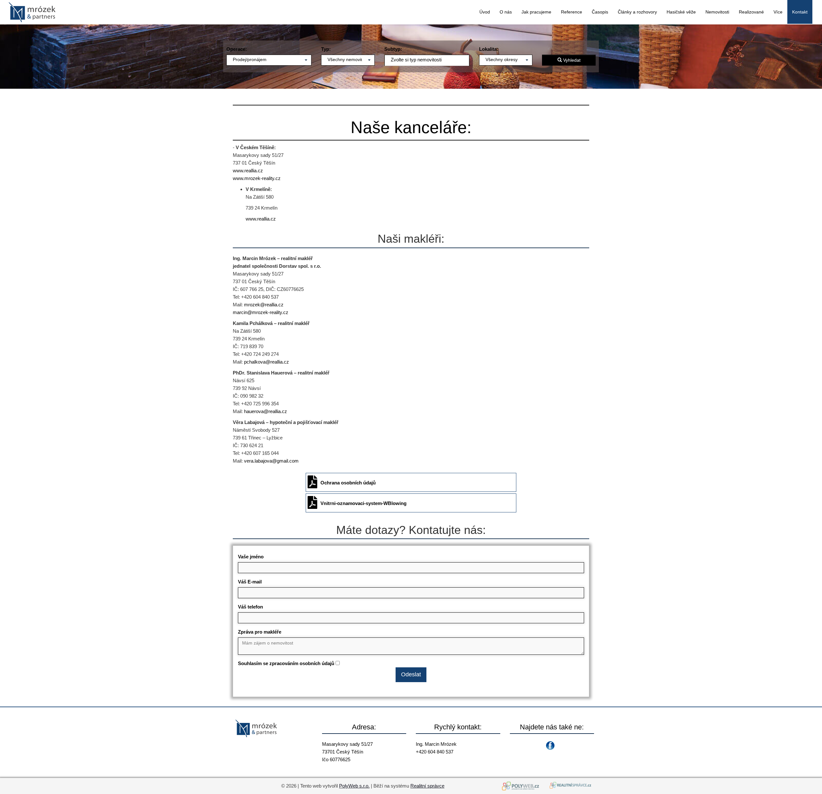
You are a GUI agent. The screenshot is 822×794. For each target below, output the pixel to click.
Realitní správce (427, 786)
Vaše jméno (251, 556)
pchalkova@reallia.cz (266, 362)
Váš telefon (250, 606)
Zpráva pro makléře (259, 632)
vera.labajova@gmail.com (271, 461)
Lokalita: (488, 49)
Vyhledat (571, 60)
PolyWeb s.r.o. (354, 786)
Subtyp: (393, 49)
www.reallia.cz (248, 170)
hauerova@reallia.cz (265, 411)
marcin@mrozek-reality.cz (260, 312)
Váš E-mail (250, 581)
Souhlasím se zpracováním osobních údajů (286, 663)
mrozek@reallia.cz (264, 304)
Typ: (326, 49)
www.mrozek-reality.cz (257, 178)
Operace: (236, 49)
